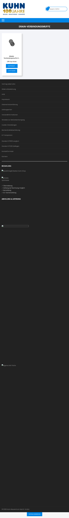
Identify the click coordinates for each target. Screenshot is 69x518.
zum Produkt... (12, 66)
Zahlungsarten (7, 110)
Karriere (4, 156)
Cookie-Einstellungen (9, 125)
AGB (3, 94)
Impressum (6, 99)
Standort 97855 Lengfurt (10, 141)
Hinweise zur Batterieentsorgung (13, 120)
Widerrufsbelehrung (9, 89)
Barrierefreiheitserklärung (11, 130)
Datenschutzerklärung (10, 104)
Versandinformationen (10, 115)
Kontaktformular (8, 151)
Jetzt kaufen (11, 71)
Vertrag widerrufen (8, 84)
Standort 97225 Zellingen (10, 146)
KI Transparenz (7, 135)
